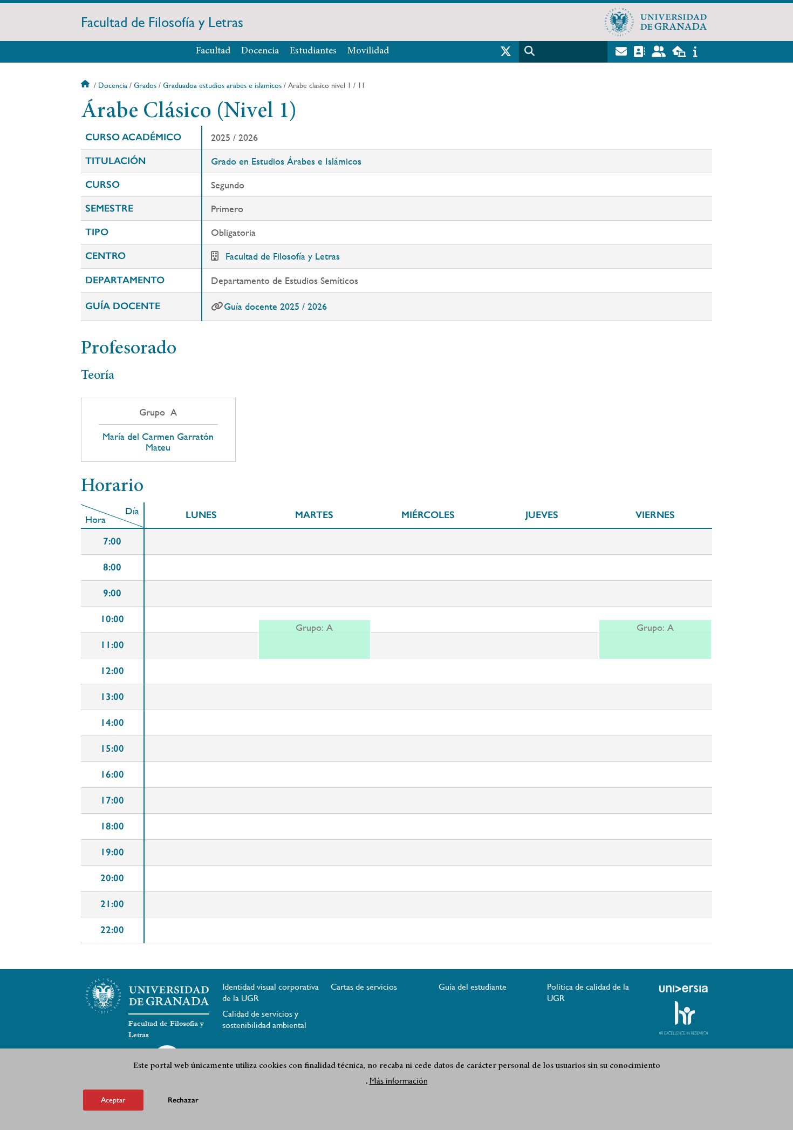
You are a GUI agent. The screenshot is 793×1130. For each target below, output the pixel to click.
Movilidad (368, 51)
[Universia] (683, 988)
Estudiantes (313, 51)
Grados (145, 85)
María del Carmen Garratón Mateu (158, 442)
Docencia (260, 51)
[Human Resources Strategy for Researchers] (683, 1017)
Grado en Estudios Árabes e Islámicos (286, 161)
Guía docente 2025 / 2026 (275, 306)
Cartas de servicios (364, 987)
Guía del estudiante (473, 987)
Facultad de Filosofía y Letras (162, 22)
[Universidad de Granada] (656, 22)
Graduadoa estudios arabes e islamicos (222, 85)
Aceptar (113, 1099)
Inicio (86, 85)
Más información (399, 1080)
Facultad (213, 51)
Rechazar (183, 1100)
